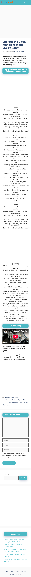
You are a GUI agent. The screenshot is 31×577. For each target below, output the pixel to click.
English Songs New (11, 397)
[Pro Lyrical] (7, 2)
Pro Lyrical (18, 574)
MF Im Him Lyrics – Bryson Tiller (15, 400)
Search (6, 475)
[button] (24, 2)
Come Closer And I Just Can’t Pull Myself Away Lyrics (14, 541)
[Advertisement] (15, 21)
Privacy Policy (9, 571)
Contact (23, 571)
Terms (17, 571)
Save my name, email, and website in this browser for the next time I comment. (15, 456)
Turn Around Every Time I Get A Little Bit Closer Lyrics (15, 550)
